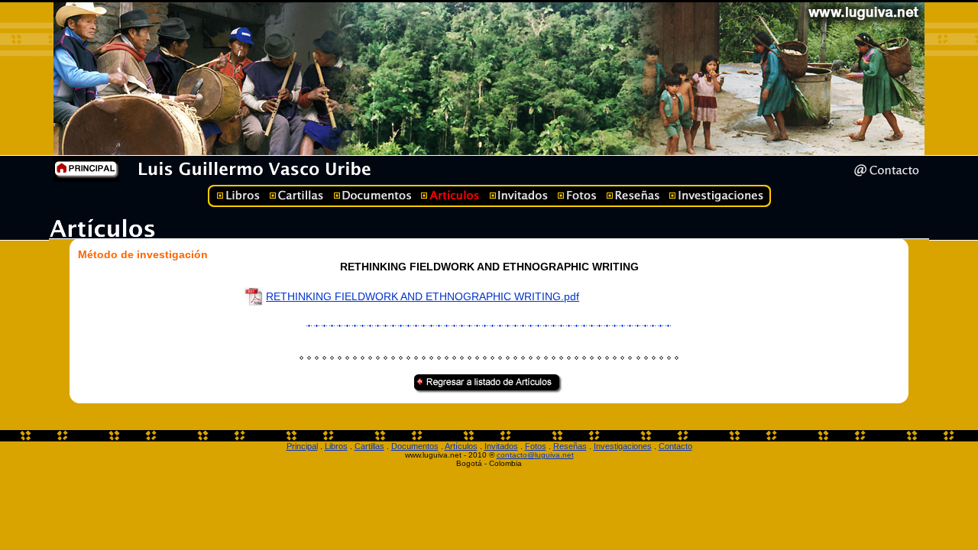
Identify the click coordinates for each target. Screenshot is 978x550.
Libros (336, 446)
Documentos (415, 446)
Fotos (535, 446)
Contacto (675, 446)
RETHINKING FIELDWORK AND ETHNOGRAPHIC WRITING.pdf (422, 296)
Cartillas (369, 446)
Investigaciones (623, 446)
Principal (302, 446)
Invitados (501, 446)
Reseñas (570, 446)
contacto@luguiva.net (535, 455)
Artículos (461, 446)
